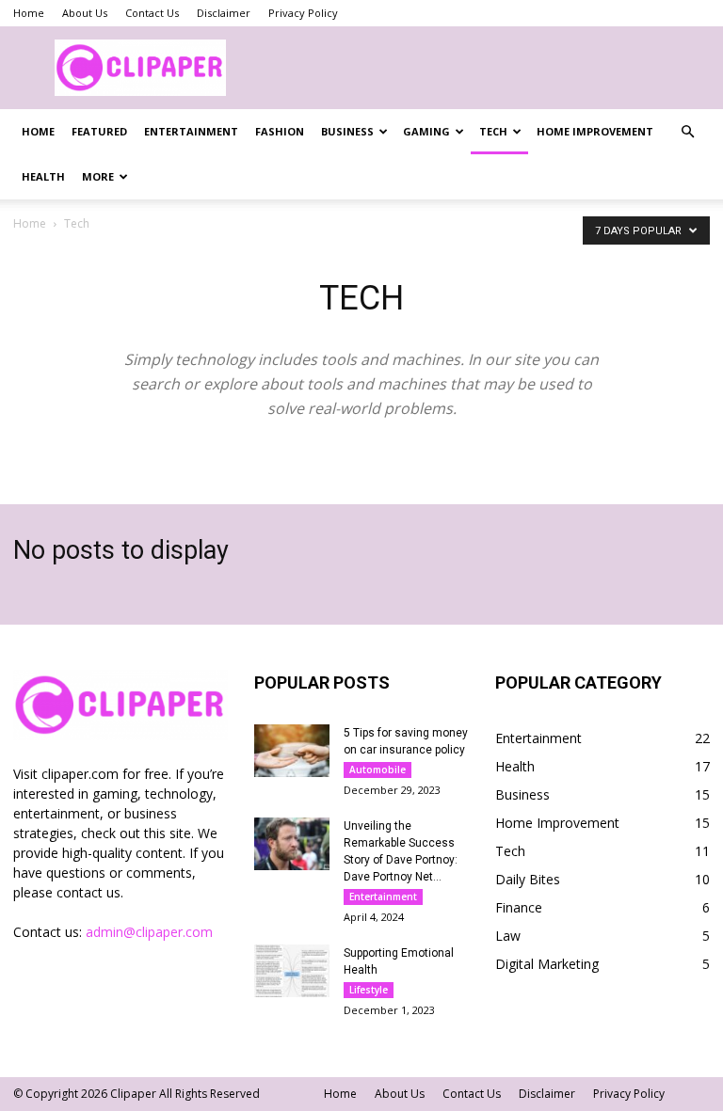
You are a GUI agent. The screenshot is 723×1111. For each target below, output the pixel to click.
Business (347, 131)
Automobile (377, 769)
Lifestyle (368, 989)
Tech (493, 131)
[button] (687, 132)
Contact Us (152, 13)
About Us (84, 13)
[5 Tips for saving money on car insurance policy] (291, 750)
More (98, 176)
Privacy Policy (303, 13)
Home (28, 13)
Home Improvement (595, 131)
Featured (99, 131)
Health (43, 176)
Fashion (279, 131)
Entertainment (191, 131)
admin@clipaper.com (149, 932)
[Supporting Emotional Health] (291, 970)
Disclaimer (223, 13)
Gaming (426, 131)
